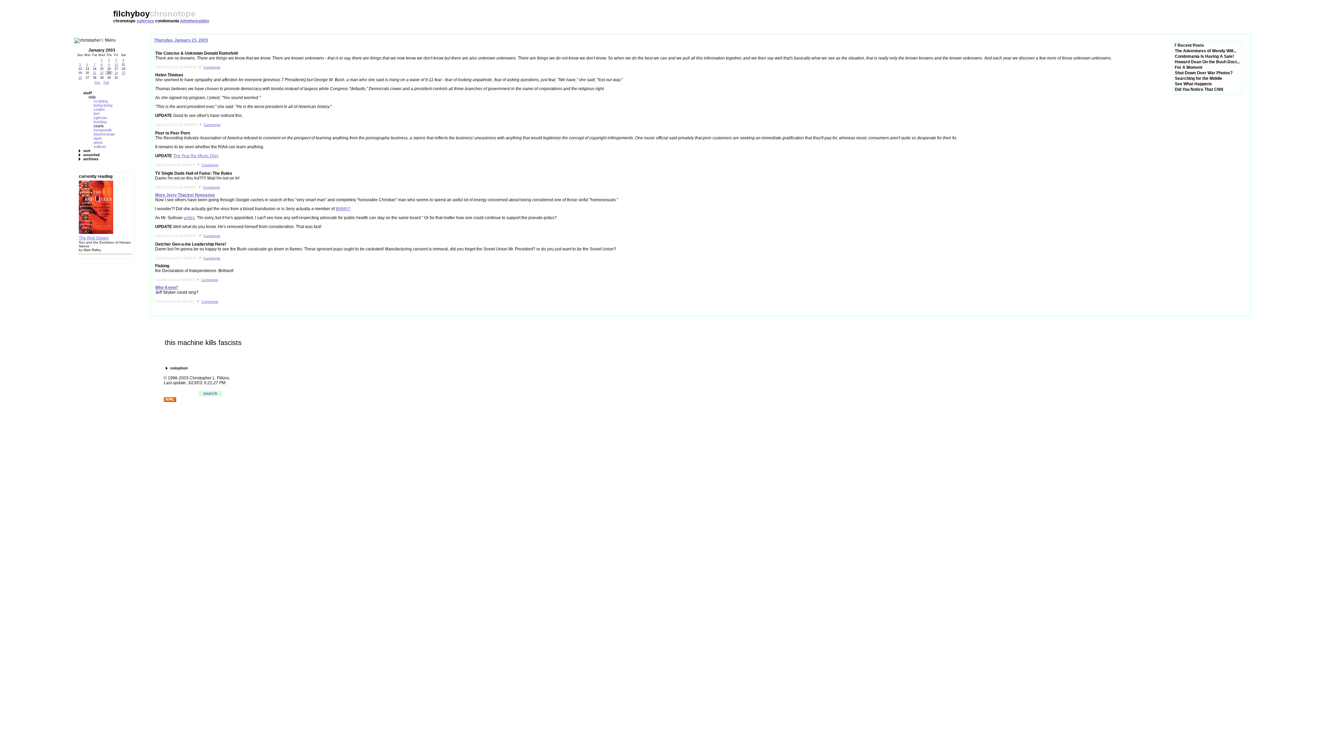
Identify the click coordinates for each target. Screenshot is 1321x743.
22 (102, 73)
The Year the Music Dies (195, 155)
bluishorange (104, 134)
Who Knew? (166, 287)
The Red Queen (94, 238)
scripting (101, 101)
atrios (98, 142)
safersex (145, 21)
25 (123, 73)
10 (116, 64)
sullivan (100, 146)
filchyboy (131, 13)
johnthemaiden (194, 21)
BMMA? (343, 208)
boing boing (103, 105)
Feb (106, 82)
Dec (97, 82)
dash (98, 138)
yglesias (100, 118)
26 (80, 77)
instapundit (102, 130)
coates (99, 109)
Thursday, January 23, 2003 (181, 40)
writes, (190, 217)
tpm (97, 113)
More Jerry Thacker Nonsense (185, 195)
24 (116, 73)
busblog (100, 122)
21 (94, 73)
